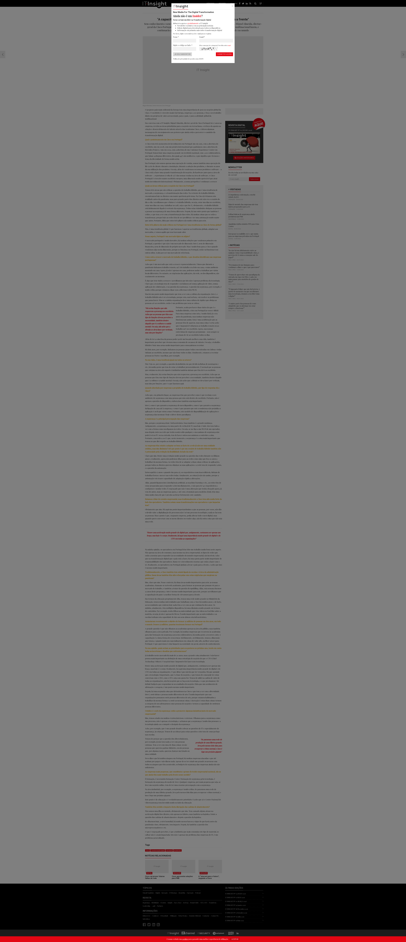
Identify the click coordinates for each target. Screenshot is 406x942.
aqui (229, 45)
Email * (202, 37)
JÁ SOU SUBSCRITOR (182, 54)
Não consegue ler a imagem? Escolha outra (215, 45)
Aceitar (234, 939)
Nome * (176, 37)
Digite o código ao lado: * (182, 45)
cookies (185, 939)
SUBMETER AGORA (224, 54)
